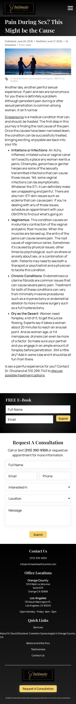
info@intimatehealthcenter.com (38, 564)
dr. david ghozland (19, 78)
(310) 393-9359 (38, 558)
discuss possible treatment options (34, 372)
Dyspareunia (14, 117)
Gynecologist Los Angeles (41, 78)
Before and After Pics (38, 643)
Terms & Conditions (64, 698)
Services (38, 627)
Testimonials (38, 649)
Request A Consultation (38, 689)
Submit (63, 418)
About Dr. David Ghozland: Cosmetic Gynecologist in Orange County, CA (37, 635)
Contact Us (38, 655)
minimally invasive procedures (41, 294)
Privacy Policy (52, 698)
